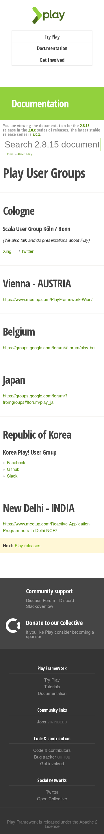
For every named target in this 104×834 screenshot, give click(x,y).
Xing (7, 251)
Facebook (16, 462)
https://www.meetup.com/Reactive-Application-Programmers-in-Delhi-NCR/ (47, 526)
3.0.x (36, 134)
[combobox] (52, 144)
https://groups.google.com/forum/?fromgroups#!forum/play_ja (35, 398)
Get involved (52, 763)
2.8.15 (84, 125)
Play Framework (52, 15)
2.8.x (32, 130)
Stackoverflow (39, 606)
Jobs (52, 721)
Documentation (52, 48)
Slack (12, 476)
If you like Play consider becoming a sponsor (60, 634)
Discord (66, 600)
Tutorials (52, 686)
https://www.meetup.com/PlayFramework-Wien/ (47, 299)
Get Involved (52, 59)
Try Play (52, 36)
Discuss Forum (40, 600)
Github (13, 469)
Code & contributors (52, 750)
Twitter (27, 251)
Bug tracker (52, 757)
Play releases (27, 545)
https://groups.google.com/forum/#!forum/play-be (48, 347)
